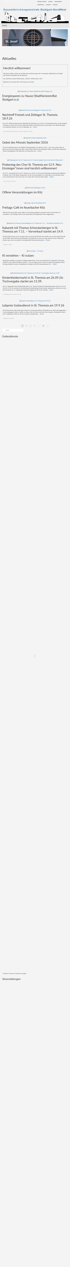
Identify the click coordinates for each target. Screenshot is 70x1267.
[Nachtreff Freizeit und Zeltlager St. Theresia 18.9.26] (35, 110)
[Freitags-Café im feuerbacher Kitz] (35, 203)
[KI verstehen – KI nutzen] (35, 251)
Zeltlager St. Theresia (28, 131)
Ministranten (15, 131)
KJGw (4, 131)
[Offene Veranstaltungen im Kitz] (35, 187)
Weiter (35, 127)
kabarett (5, 244)
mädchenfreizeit (9, 131)
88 (43, 325)
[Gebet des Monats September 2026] (35, 138)
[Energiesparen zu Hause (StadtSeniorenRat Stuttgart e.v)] (35, 91)
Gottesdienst (5, 318)
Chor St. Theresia (6, 181)
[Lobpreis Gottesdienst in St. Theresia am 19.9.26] (35, 301)
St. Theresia (21, 131)
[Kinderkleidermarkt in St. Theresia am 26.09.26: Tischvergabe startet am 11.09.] (35, 273)
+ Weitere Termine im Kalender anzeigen (14, 973)
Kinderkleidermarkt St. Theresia (9, 294)
